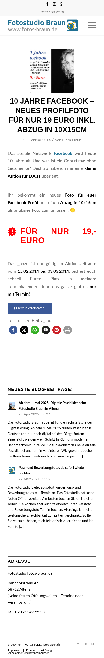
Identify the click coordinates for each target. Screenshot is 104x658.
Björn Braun (71, 140)
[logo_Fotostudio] (43, 25)
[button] (13, 330)
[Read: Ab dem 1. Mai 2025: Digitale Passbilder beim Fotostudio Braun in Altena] (12, 405)
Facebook (63, 153)
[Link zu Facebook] (47, 4)
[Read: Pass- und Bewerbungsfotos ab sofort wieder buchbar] (12, 470)
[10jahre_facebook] (52, 71)
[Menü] (89, 25)
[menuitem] (89, 25)
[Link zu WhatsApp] (61, 4)
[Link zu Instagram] (54, 4)
